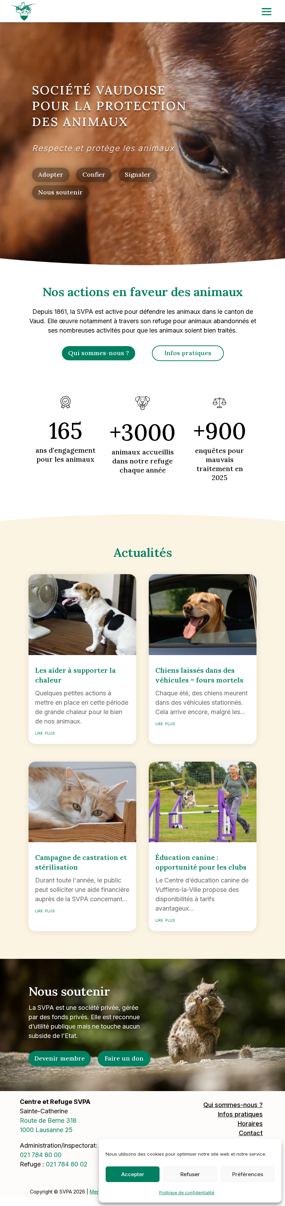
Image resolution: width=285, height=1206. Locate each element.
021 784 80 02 (67, 1164)
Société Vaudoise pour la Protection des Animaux (109, 105)
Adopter (50, 174)
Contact (251, 1133)
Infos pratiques (187, 353)
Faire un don (124, 1058)
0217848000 (41, 1154)
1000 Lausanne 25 (46, 1129)
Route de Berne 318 (48, 1120)
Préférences (247, 1174)
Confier (93, 174)
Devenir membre (59, 1058)
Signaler (137, 174)
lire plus (45, 732)
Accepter (132, 1174)
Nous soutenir (60, 192)
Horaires (250, 1123)
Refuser (190, 1174)
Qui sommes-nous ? (98, 353)
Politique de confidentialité (186, 1192)
